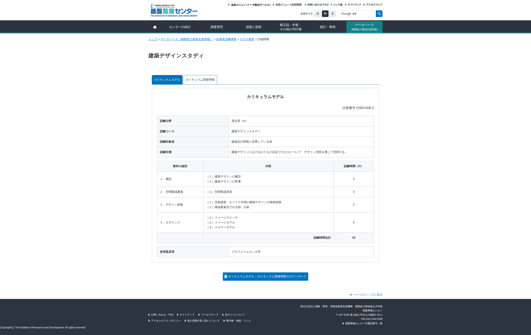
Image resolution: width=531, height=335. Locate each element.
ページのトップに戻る (367, 294)
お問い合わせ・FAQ (318, 4)
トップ (153, 39)
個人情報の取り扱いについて (203, 320)
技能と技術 (254, 27)
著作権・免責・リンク (238, 320)
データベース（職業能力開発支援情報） (187, 39)
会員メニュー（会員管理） (288, 4)
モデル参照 (247, 39)
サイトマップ (354, 4)
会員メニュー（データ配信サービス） (250, 4)
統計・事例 (327, 27)
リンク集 (338, 4)
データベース (364, 27)
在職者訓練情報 (226, 39)
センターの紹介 (180, 27)
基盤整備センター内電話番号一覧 (363, 323)
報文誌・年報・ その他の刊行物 (291, 27)
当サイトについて (235, 314)
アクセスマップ (374, 4)
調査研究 (217, 27)
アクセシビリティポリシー (166, 320)
